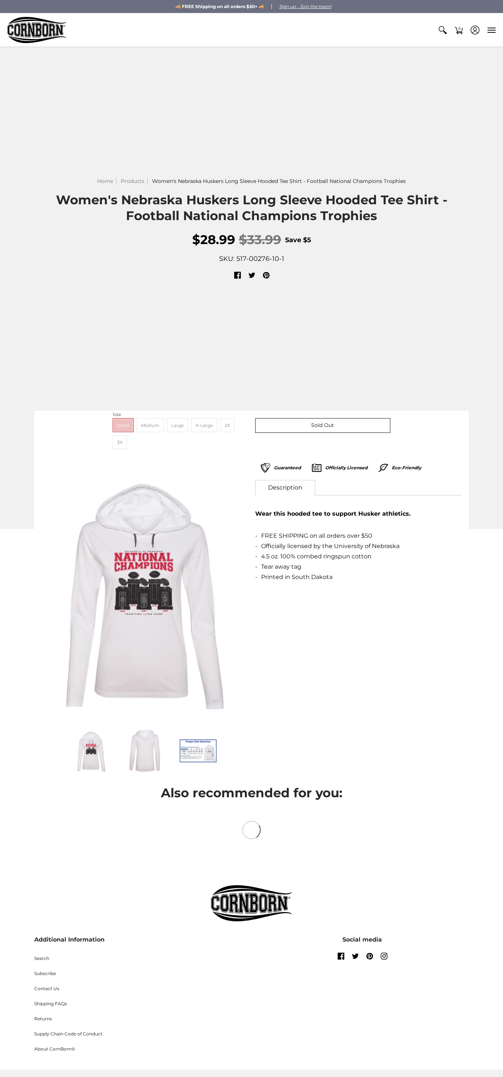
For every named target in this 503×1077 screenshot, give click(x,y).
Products (132, 181)
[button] (443, 30)
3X (120, 442)
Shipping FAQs (50, 1003)
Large (177, 425)
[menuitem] (443, 30)
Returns (43, 1018)
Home (105, 181)
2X (227, 425)
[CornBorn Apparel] (36, 30)
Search (41, 958)
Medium (150, 425)
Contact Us (46, 988)
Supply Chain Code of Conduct (68, 1034)
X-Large (204, 425)
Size (117, 414)
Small (123, 425)
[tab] (285, 487)
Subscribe (45, 973)
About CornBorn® (54, 1049)
